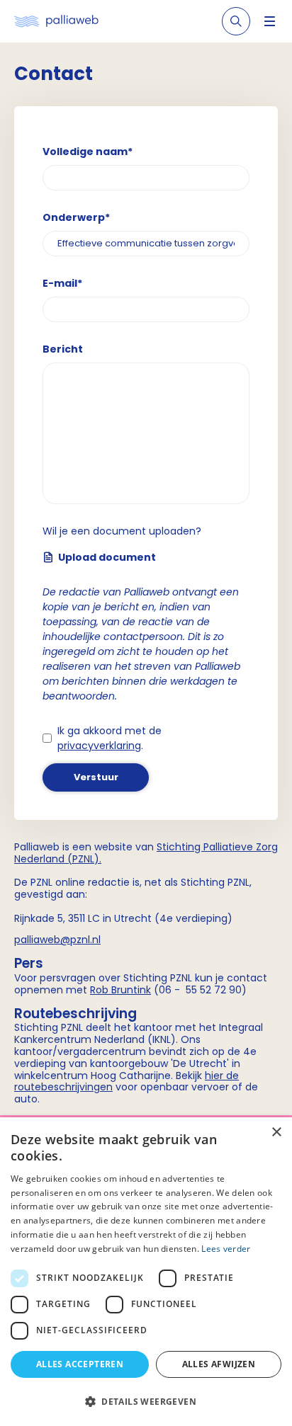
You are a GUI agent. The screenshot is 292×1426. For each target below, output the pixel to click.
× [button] (276, 1132)
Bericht (63, 349)
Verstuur (96, 777)
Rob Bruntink (120, 990)
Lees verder (225, 1249)
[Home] (56, 22)
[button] (146, 1401)
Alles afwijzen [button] (219, 1364)
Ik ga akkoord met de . (109, 738)
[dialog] (146, 1271)
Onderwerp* (76, 217)
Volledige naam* (88, 151)
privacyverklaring (99, 745)
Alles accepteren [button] (79, 1364)
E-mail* (62, 283)
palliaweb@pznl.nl (57, 939)
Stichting (180, 847)
